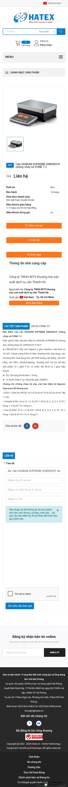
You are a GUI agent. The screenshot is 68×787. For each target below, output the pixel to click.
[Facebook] (27, 426)
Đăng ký (54, 652)
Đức (52, 187)
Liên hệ (35, 240)
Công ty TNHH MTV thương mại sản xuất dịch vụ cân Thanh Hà (34, 279)
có (51, 212)
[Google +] (35, 426)
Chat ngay (35, 254)
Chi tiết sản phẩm (16, 326)
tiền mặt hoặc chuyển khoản (20, 200)
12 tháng (54, 192)
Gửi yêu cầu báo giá (20, 605)
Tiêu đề (10, 463)
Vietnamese (54, 3)
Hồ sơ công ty (40, 326)
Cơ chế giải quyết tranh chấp (32, 782)
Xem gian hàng (34, 303)
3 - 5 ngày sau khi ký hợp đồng (21, 207)
